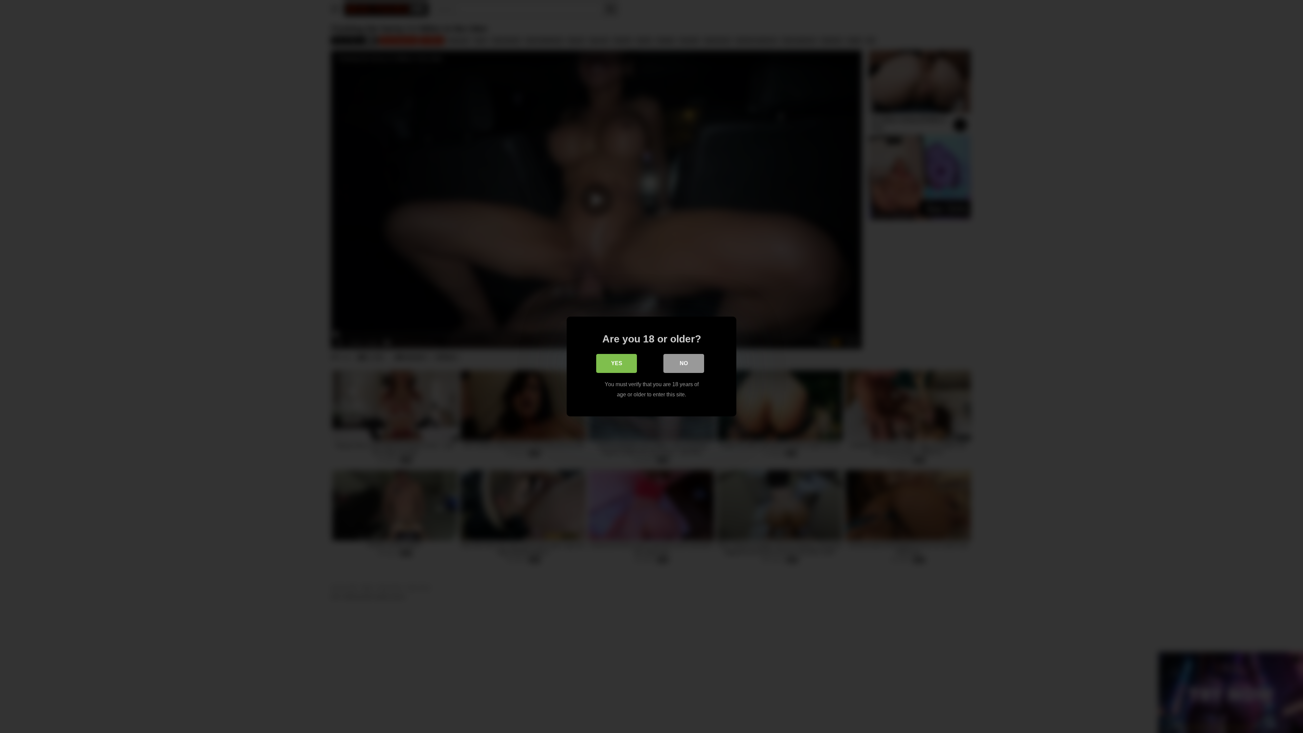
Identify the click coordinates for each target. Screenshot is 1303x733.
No (684, 363)
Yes (616, 363)
